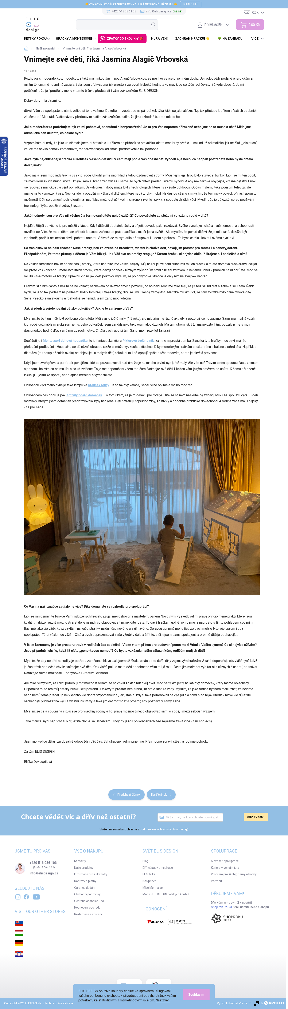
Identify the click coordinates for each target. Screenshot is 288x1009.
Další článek (159, 794)
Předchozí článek (128, 794)
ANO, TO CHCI (256, 816)
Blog (145, 861)
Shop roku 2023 (221, 907)
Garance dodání (84, 887)
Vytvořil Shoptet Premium (234, 1003)
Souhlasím (196, 995)
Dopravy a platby (85, 881)
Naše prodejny (83, 867)
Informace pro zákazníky (90, 874)
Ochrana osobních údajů (90, 901)
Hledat (153, 24)
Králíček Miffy (98, 385)
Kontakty (80, 861)
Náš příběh (149, 881)
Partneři (216, 881)
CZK (255, 13)
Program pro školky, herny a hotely (234, 874)
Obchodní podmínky (87, 894)
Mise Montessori (153, 887)
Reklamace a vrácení (88, 914)
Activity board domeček (84, 395)
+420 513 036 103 (43, 863)
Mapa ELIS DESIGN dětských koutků (166, 894)
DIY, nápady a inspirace (158, 867)
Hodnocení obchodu (87, 907)
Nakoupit (190, 4)
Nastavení (163, 1000)
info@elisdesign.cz (44, 873)
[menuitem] (37, 38)
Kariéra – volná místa (225, 867)
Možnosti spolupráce (225, 861)
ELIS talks (149, 874)
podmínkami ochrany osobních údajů (164, 829)
